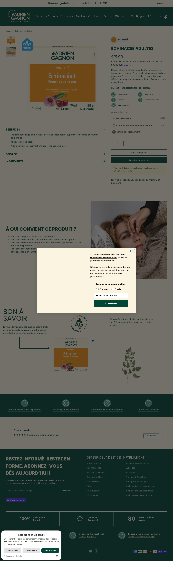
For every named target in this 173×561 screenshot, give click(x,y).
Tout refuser (12, 550)
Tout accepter (50, 550)
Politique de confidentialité (13, 556)
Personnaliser (31, 550)
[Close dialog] (132, 246)
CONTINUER (111, 303)
